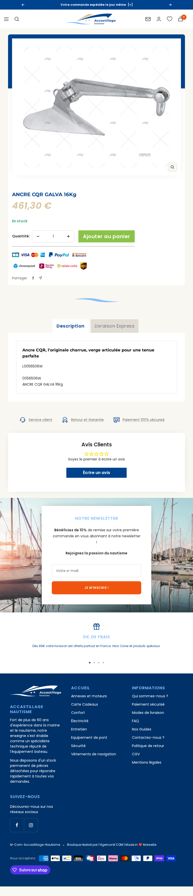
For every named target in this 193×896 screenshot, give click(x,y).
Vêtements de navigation (93, 754)
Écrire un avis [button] (96, 473)
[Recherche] (17, 19)
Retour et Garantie (87, 419)
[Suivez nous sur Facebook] (17, 825)
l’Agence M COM (111, 844)
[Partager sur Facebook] (33, 278)
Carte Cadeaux (84, 704)
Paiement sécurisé (148, 704)
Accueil (18, 186)
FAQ (135, 720)
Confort (78, 712)
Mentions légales (146, 762)
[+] (130, 5)
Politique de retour (148, 745)
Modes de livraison (148, 712)
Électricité (79, 720)
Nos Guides (141, 729)
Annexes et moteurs (89, 696)
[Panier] (180, 19)
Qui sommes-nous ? (150, 696)
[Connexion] (159, 19)
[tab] (71, 326)
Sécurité (78, 745)
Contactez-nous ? (148, 737)
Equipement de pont (89, 737)
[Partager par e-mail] (40, 278)
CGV (136, 754)
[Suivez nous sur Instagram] (31, 825)
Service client (40, 419)
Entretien (79, 729)
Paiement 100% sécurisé (144, 419)
